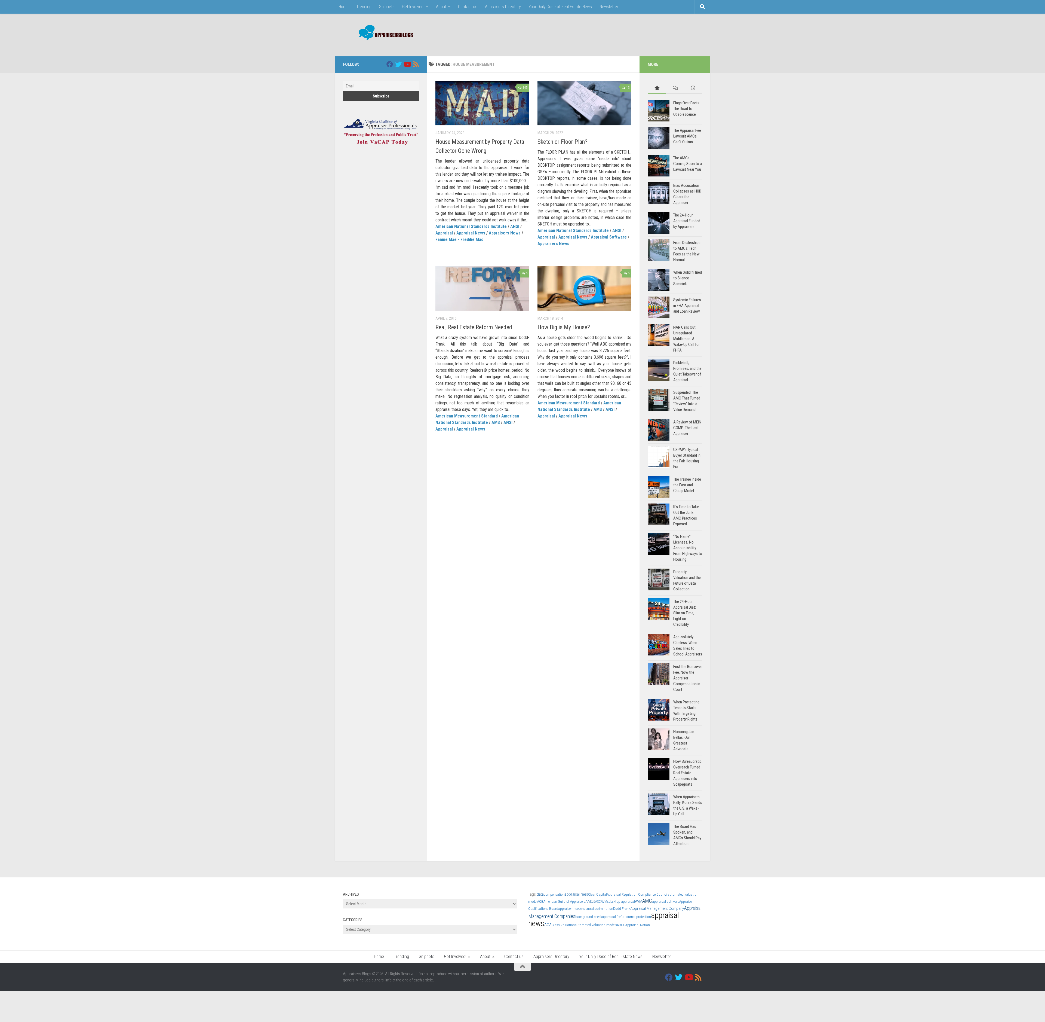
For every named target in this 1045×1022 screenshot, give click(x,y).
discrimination (602, 909)
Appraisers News (505, 233)
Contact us (467, 6)
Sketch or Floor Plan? (562, 141)
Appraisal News (470, 233)
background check (588, 917)
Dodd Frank (621, 909)
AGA (548, 924)
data (540, 894)
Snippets (387, 6)
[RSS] (416, 64)
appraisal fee (611, 917)
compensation (554, 894)
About (441, 6)
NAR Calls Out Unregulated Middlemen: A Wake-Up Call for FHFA (686, 339)
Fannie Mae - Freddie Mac (459, 239)
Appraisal (444, 233)
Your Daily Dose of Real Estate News (560, 6)
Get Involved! (413, 6)
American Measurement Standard (466, 416)
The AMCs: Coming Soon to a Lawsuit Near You (687, 163)
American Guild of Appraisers (564, 901)
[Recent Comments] (675, 88)
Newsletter (609, 6)
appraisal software (665, 901)
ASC (598, 901)
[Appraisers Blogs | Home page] (384, 33)
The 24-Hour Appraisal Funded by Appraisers (686, 221)
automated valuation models (596, 925)
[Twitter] (398, 64)
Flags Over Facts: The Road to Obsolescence (686, 108)
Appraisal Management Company (657, 908)
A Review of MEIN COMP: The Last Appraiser (687, 428)
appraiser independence (575, 909)
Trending (363, 6)
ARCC (621, 925)
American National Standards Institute (471, 226)
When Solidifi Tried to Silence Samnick (687, 278)
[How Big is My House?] (584, 288)
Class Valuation (563, 925)
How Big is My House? (563, 327)
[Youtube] (407, 64)
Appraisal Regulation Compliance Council (637, 894)
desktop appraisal (622, 901)
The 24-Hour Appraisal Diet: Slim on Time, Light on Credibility (684, 613)
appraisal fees (576, 894)
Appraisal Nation (637, 925)
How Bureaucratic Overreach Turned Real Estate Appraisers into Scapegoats (687, 773)
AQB (540, 901)
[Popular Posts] (657, 88)
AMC (647, 901)
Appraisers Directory (503, 6)
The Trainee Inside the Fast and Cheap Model (687, 485)
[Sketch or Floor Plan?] (584, 103)
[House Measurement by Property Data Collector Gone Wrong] (482, 103)
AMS (495, 422)
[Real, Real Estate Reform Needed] (482, 288)
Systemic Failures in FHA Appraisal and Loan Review (687, 305)
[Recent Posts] (693, 88)
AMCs (590, 901)
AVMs (605, 901)
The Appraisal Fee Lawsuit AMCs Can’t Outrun (687, 136)
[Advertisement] (603, 34)
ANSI (514, 226)
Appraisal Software (609, 237)
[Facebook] (389, 64)
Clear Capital (597, 894)
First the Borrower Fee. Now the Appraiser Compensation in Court (687, 678)
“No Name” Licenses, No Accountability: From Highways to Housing (687, 548)
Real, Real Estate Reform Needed (473, 327)
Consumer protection (635, 917)
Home (344, 6)
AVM (638, 901)
